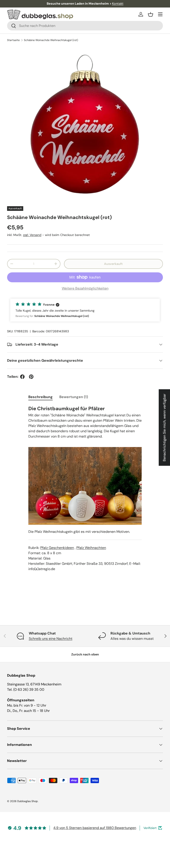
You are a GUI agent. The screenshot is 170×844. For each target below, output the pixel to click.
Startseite (13, 40)
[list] (85, 124)
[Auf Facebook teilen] (22, 376)
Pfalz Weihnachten (91, 547)
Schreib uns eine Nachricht (50, 638)
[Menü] (160, 14)
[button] (150, 14)
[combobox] (85, 25)
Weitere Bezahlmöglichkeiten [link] (85, 288)
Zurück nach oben (85, 654)
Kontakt (118, 4)
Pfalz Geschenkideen (57, 547)
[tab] (40, 397)
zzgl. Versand (32, 235)
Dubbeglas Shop (27, 801)
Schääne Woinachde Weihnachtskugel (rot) (51, 40)
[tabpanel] (85, 492)
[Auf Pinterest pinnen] (31, 376)
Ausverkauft (113, 264)
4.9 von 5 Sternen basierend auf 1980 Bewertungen (94, 827)
